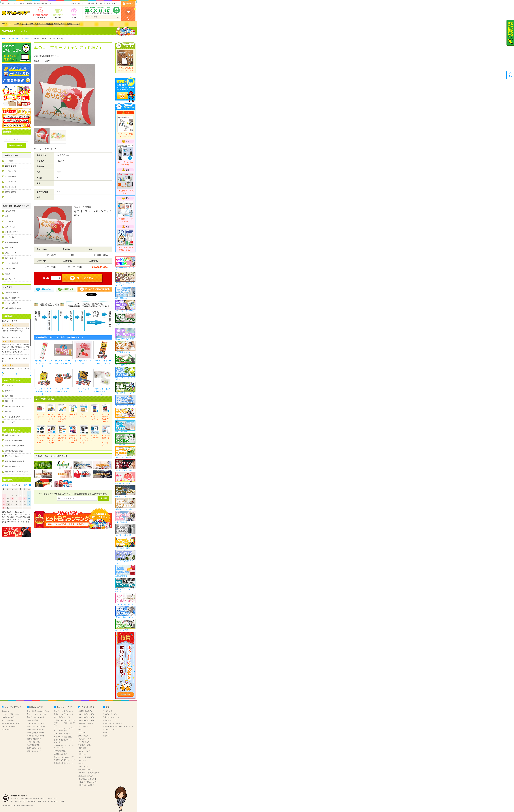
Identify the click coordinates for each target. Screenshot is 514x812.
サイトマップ (112, 3)
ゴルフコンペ (10, 279)
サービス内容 (108, 711)
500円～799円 (10, 187)
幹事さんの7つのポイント (36, 726)
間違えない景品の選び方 (35, 733)
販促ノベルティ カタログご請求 (16, 472)
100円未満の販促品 (85, 711)
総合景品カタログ (60, 754)
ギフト (108, 707)
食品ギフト (107, 736)
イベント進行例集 (33, 742)
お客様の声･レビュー (9, 717)
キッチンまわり (10, 237)
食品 (27, 39)
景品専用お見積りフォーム (63, 763)
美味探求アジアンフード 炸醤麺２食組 (73, 439)
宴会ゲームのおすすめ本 (35, 717)
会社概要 (91, 3)
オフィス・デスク (11, 232)
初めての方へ (6, 711)
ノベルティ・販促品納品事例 (88, 773)
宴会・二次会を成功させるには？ (39, 711)
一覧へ (16, 374)
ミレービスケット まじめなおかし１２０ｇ (95, 417)
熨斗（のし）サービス (111, 717)
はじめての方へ (77, 3)
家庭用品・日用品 (11, 242)
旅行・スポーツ (10, 258)
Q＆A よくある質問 (8, 726)
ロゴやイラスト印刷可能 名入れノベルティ (125, 284)
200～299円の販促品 (86, 717)
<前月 (6, 485)
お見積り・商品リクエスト (88, 782)
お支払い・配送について (10, 714)
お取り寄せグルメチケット (112, 723)
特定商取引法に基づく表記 (11, 723)
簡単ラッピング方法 (34, 748)
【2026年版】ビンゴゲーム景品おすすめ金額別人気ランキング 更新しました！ (47, 24)
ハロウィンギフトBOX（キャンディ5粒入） (43, 391)
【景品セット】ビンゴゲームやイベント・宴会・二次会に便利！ (64, 722)
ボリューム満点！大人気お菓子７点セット (106, 417)
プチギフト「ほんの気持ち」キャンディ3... (102, 391)
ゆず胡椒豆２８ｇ (73, 415)
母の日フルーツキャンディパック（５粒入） (43, 363)
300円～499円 (10, 182)
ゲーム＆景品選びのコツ (35, 730)
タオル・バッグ (10, 253)
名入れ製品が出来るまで (14, 308)
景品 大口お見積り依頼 (13, 440)
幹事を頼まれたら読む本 (35, 736)
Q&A (100, 3)
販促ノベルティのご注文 (14, 467)
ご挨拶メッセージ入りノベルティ (125, 325)
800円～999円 (10, 192)
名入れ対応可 (10, 211)
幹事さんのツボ (36, 707)
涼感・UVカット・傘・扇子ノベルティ (125, 379)
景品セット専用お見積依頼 (14, 446)
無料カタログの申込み (86, 785)
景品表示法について (12, 298)
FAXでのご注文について (14, 456)
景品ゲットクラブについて (63, 711)
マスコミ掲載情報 (8, 720)
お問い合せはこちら (12, 435)
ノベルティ (22, 31)
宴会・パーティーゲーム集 (36, 714)
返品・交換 (9, 401)
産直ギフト (107, 733)
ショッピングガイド (12, 707)
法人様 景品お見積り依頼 (14, 451)
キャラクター (10, 268)
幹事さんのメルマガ (34, 751)
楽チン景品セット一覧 (62, 717)
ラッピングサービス (110, 714)
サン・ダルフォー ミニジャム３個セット (41, 439)
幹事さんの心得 (32, 720)
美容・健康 (9, 248)
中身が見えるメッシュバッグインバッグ (84, 439)
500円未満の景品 (60, 751)
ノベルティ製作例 (11, 303)
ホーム (4, 39)
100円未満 (9, 161)
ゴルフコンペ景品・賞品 (63, 737)
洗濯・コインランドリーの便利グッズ (125, 590)
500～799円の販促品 (86, 720)
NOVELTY (8, 30)
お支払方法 (9, 391)
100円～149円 (10, 166)
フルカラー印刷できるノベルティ (125, 269)
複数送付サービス (109, 720)
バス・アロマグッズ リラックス (125, 562)
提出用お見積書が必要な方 (14, 461)
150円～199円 (10, 171)
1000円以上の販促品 (85, 723)
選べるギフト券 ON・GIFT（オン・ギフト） (119, 726)
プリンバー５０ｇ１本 (84, 415)
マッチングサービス (12, 293)
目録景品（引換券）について (64, 760)
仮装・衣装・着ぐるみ (62, 734)
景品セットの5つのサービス (64, 757)
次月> (26, 485)
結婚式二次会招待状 (34, 739)
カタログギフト (108, 730)
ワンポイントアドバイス (35, 723)
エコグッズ (9, 221)
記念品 (7, 274)
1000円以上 (9, 197)
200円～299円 (10, 176)
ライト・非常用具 (11, 263)
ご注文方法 (9, 385)
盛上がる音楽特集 (33, 745)
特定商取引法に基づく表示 (14, 406)
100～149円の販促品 (86, 714)
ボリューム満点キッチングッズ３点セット (62, 417)
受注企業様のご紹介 (85, 776)
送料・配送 (9, 396)
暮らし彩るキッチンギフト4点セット (51, 417)
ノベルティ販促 (87, 707)
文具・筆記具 (10, 227)
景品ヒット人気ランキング (63, 714)
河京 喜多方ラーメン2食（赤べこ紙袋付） (51, 439)
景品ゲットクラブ (64, 707)
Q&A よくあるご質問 (12, 417)
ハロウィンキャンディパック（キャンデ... (102, 363)
